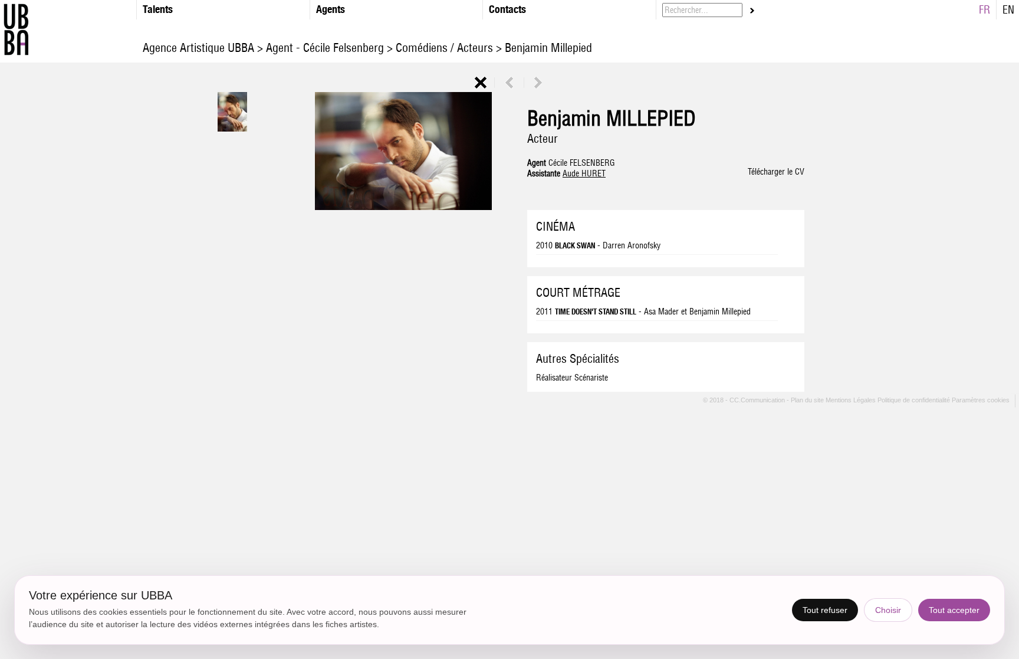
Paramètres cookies (981, 400)
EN (1008, 10)
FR (984, 10)
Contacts (507, 9)
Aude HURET (584, 173)
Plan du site (808, 400)
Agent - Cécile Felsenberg (325, 47)
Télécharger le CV (776, 171)
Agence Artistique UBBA (200, 47)
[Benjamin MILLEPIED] (232, 128)
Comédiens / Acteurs (444, 47)
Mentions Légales (851, 400)
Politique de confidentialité (913, 400)
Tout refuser (825, 610)
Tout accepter (954, 610)
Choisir (888, 610)
